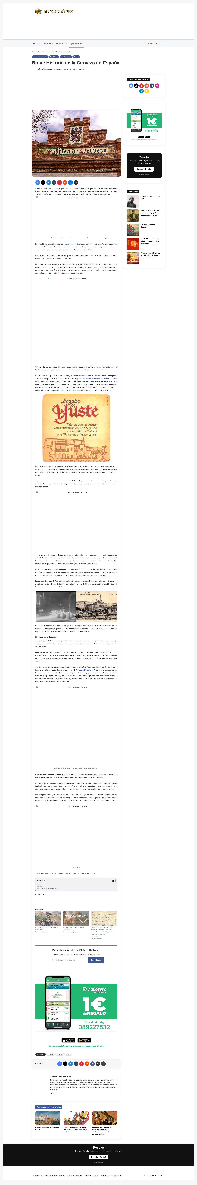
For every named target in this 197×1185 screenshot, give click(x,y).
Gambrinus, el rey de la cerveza (46, 927)
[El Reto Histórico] (53, 11)
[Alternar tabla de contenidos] (112, 881)
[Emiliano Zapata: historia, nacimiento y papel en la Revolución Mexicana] (133, 215)
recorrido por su (72, 244)
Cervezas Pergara (57, 873)
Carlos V (50, 1054)
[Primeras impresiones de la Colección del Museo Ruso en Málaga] (133, 258)
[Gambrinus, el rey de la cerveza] (48, 918)
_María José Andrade (43, 69)
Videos (49, 44)
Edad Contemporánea (40, 57)
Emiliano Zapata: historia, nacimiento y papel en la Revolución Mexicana (151, 213)
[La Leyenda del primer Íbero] (76, 918)
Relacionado (40, 886)
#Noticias (62, 44)
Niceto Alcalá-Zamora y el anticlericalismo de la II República (151, 241)
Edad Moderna (66, 57)
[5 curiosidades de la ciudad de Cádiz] (47, 1118)
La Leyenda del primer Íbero (73, 927)
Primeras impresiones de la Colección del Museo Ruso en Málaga (150, 255)
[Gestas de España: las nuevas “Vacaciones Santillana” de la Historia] (76, 1118)
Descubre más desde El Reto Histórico (47, 888)
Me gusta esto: (40, 884)
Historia (40, 52)
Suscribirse (96, 960)
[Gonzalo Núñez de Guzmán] (133, 230)
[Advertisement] (121, 21)
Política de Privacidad (74, 1175)
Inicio (35, 52)
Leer (37, 44)
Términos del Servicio (91, 1175)
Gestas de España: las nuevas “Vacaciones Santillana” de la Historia (75, 1130)
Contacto (77, 44)
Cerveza (59, 1054)
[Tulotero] (144, 122)
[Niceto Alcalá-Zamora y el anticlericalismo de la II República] (133, 244)
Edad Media (54, 57)
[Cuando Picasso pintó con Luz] (133, 201)
